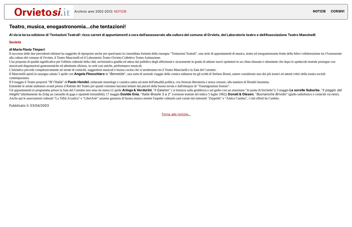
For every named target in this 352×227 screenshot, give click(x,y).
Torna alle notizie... (176, 114)
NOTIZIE (319, 11)
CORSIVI (337, 11)
